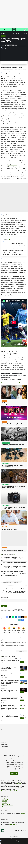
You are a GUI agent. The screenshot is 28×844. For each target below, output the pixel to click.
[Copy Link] (19, 620)
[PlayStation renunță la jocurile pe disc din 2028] (23, 675)
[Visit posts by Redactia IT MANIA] (2, 638)
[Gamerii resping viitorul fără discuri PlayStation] (23, 668)
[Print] (22, 620)
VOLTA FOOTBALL (17, 222)
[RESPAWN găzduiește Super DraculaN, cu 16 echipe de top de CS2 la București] (23, 690)
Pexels (3, 790)
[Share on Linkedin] (16, 617)
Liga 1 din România (12, 165)
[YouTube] (22, 638)
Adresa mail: (4, 597)
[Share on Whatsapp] (13, 617)
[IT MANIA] (14, 29)
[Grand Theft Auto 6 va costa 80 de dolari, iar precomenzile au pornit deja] (23, 698)
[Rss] (26, 638)
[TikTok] (20, 831)
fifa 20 (14, 581)
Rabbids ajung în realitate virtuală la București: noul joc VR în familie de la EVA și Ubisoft (10, 682)
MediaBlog (5, 799)
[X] (20, 638)
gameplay (5, 264)
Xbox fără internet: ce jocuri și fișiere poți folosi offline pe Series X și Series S (10, 660)
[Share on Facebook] (7, 617)
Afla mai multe (14, 773)
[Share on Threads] (22, 617)
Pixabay (12, 790)
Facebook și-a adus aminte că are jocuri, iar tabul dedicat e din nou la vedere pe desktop (18, 243)
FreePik (16, 790)
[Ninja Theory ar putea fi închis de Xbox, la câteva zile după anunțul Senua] (23, 716)
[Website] (17, 638)
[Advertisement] (14, 14)
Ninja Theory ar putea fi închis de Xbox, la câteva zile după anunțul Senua (9, 716)
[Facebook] (12, 831)
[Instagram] (24, 638)
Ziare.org (4, 807)
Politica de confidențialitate (17, 610)
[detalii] (19, 783)
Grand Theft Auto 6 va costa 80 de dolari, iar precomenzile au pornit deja (9, 698)
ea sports (9, 581)
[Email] (25, 617)
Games (22, 661)
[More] (25, 620)
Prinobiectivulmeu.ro (7, 805)
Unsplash (7, 790)
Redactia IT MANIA (10, 44)
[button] (2, 30)
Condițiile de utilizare (18, 609)
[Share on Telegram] (19, 617)
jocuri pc (19, 581)
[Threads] (24, 831)
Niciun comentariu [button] (21, 651)
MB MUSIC (4, 801)
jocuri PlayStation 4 (6, 582)
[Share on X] (10, 617)
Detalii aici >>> (13, 824)
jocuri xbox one (16, 582)
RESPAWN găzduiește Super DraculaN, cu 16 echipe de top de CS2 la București (9, 690)
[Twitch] (22, 831)
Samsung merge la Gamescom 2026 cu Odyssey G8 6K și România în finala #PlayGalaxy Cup (13, 559)
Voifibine (4, 803)
